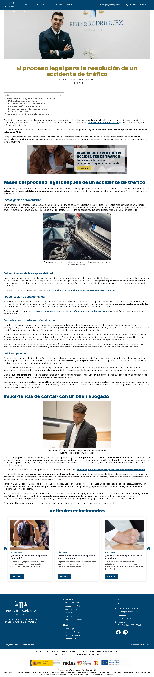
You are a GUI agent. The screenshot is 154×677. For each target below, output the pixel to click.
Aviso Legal (69, 629)
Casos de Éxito (56, 5)
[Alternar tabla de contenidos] (60, 95)
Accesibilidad (70, 639)
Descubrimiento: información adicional (29, 109)
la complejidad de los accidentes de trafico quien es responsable (82, 290)
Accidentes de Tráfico (73, 606)
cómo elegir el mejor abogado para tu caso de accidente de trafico (111, 469)
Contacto (69, 5)
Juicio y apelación (20, 111)
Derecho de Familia (72, 603)
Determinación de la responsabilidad (28, 104)
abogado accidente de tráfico (103, 122)
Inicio (26, 5)
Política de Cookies (72, 632)
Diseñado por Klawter (140, 645)
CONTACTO (120, 604)
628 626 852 (134, 618)
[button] (5, 548)
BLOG (117, 599)
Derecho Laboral (71, 616)
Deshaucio (68, 613)
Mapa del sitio (28, 645)
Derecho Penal (70, 609)
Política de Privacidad (73, 635)
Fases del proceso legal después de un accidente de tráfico (34, 98)
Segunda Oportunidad (73, 620)
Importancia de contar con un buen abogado (28, 114)
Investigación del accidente (24, 101)
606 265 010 (123, 618)
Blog (78, 5)
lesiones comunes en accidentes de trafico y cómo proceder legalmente (72, 311)
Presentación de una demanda (26, 106)
